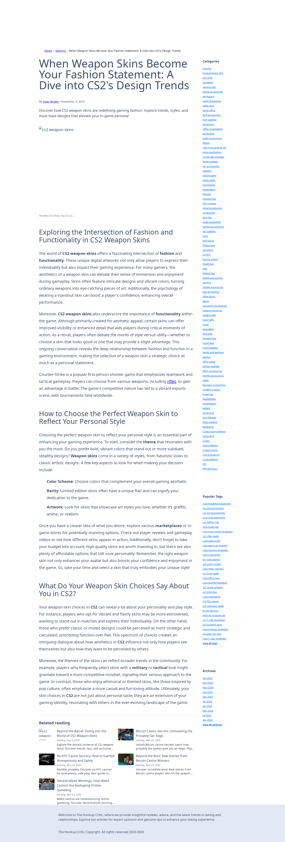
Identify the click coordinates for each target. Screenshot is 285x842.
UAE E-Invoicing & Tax (214, 147)
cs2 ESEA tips (210, 592)
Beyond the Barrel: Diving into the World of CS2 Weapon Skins (81, 733)
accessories (209, 185)
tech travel (208, 240)
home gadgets (210, 161)
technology (208, 133)
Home (48, 51)
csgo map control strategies (218, 531)
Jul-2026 (207, 715)
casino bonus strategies (215, 629)
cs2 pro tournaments (214, 513)
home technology (212, 152)
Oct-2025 (207, 678)
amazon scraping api (214, 615)
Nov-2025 (208, 683)
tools (205, 236)
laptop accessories (213, 278)
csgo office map (211, 578)
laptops (207, 357)
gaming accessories (213, 226)
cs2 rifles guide (211, 536)
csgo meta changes (213, 569)
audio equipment (212, 222)
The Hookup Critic (78, 14)
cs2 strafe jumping (213, 587)
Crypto (206, 441)
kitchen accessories (213, 375)
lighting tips (209, 273)
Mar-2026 (208, 710)
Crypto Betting (210, 459)
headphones (209, 399)
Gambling (208, 82)
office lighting (210, 422)
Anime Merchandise (213, 157)
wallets (206, 408)
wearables (208, 329)
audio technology (212, 101)
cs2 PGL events (211, 601)
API (204, 464)
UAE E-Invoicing (211, 454)
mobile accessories (213, 287)
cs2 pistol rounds (212, 564)
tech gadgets (210, 119)
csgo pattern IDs (211, 541)
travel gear (208, 343)
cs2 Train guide (211, 573)
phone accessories (213, 91)
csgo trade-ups (211, 527)
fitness (206, 143)
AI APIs (206, 254)
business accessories (214, 385)
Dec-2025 (208, 696)
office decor (209, 296)
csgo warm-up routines (215, 545)
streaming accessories (215, 306)
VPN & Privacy (210, 468)
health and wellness (213, 352)
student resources (212, 310)
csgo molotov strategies (215, 550)
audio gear (208, 105)
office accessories (212, 371)
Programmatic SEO (213, 73)
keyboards (208, 427)
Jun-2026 (207, 701)
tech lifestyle (209, 417)
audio (206, 380)
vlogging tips (209, 338)
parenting (208, 250)
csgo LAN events (211, 596)
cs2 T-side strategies (214, 620)
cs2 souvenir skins (212, 624)
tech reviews (209, 203)
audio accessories (212, 138)
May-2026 (208, 687)
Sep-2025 (208, 692)
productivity (209, 212)
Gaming (60, 51)
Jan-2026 (207, 706)
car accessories (211, 166)
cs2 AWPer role (211, 522)
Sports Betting (210, 445)
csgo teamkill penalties (215, 582)
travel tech (208, 413)
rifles (171, 381)
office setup (209, 361)
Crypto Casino (210, 450)
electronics (208, 124)
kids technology (211, 292)
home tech (208, 436)
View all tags (210, 643)
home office (209, 110)
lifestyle (207, 194)
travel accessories (212, 208)
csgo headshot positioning (217, 503)
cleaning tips (209, 199)
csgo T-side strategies (214, 638)
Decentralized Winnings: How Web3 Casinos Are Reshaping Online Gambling (83, 785)
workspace (208, 96)
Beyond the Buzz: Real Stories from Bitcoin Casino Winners (161, 758)
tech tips (207, 217)
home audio (209, 180)
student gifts (209, 315)
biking (206, 301)
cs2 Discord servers (213, 508)
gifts (205, 268)
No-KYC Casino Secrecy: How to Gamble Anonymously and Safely (86, 758)
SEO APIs (207, 78)
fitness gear (209, 245)
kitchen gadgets (211, 366)
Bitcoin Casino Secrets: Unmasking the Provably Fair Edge (164, 733)
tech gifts (207, 333)
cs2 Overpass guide (213, 606)
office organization (213, 129)
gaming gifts (209, 87)
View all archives (212, 724)
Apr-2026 (208, 720)
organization (209, 403)
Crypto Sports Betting (214, 431)
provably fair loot (212, 634)
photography (209, 175)
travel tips (208, 394)
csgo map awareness (214, 517)
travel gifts (208, 320)
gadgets (207, 171)
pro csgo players (211, 559)
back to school (210, 259)
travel (206, 324)
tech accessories (212, 115)
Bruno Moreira (210, 610)
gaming (207, 282)
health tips (208, 264)
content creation (211, 389)
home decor (209, 189)
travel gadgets (210, 347)
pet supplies (209, 231)
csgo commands (211, 555)
